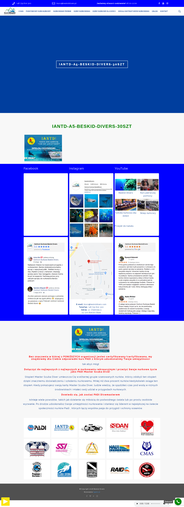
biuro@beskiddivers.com (95, 304)
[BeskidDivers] (10, 11)
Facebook (31, 168)
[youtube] (163, 3)
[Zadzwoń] (178, 501)
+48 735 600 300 (23, 3)
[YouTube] (93, 496)
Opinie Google (125, 232)
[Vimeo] (90, 496)
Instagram (76, 168)
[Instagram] (97, 496)
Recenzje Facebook (38, 232)
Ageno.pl (96, 492)
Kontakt (75, 232)
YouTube (121, 168)
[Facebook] (159, 3)
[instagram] (167, 3)
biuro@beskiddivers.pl (66, 3)
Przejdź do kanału (124, 226)
